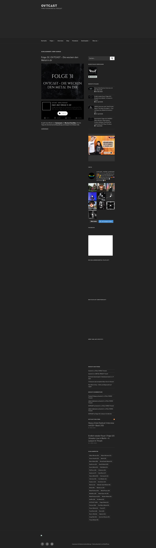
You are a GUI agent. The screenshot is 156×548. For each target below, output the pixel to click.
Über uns (95, 40)
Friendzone (75, 40)
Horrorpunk (104, 476)
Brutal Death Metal (106, 461)
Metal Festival (94, 490)
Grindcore (102, 470)
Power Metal (93, 508)
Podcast (92, 505)
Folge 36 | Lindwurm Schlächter (103, 413)
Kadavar (92, 481)
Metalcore (100, 487)
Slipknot (102, 514)
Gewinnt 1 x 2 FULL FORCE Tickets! (97, 370)
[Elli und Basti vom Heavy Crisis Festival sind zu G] (101, 187)
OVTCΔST (49, 5)
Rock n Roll (93, 514)
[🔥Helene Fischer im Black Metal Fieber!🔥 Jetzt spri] (101, 205)
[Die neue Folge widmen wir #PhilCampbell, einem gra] (110, 205)
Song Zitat (93, 517)
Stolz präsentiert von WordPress (100, 544)
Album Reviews (106, 455)
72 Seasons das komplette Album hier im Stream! (101, 381)
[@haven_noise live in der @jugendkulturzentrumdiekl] (110, 196)
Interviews (60, 40)
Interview (92, 479)
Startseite (44, 40)
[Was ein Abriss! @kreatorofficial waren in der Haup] (92, 196)
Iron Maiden (102, 479)
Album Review (94, 455)
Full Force (92, 470)
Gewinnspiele (84, 40)
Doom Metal (93, 467)
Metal (92, 487)
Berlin (103, 458)
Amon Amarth (94, 458)
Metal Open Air (103, 493)
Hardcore (92, 473)
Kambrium (102, 481)
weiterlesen (44, 128)
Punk (102, 508)
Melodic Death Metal (103, 484)
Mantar (92, 484)
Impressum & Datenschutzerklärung (81, 544)
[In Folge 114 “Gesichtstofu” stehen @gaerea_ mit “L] (92, 205)
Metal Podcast (94, 496)
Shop (67, 40)
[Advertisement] (78, 21)
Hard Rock (102, 473)
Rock (101, 511)
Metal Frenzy (105, 490)
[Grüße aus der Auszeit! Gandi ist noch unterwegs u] (92, 187)
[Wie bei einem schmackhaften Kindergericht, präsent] (92, 214)
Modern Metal (106, 496)
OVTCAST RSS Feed (94, 419)
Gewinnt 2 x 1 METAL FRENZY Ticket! (98, 373)
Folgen (51, 40)
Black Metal (93, 461)
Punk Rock (93, 511)
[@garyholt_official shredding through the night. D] (110, 187)
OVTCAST (93, 502)
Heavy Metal (93, 476)
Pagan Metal (104, 502)
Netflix (92, 499)
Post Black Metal (103, 505)
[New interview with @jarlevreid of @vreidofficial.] (101, 196)
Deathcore (93, 464)
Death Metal (103, 464)
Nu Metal (100, 499)
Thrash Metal (93, 520)
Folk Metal (104, 467)
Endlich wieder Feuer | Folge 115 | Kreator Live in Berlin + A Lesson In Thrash (103, 98)
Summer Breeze (104, 517)
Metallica (92, 493)
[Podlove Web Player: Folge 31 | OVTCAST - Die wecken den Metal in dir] (62, 110)
